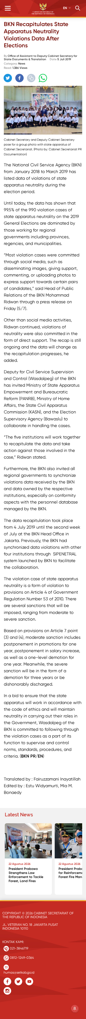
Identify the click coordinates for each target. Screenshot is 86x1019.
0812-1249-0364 (21, 957)
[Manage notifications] (75, 1008)
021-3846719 (18, 948)
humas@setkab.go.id (19, 971)
